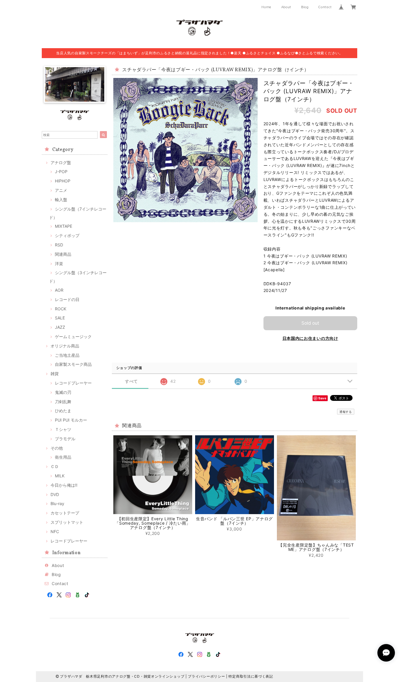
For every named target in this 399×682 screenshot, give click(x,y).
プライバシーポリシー (206, 676)
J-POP (61, 171)
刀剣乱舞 (63, 401)
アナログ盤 (61, 162)
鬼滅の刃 (63, 392)
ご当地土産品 (67, 355)
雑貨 (55, 373)
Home (266, 7)
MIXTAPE (63, 226)
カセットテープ (65, 512)
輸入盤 (61, 199)
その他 (57, 448)
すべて (131, 381)
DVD (55, 494)
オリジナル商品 (65, 345)
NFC (55, 531)
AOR (59, 290)
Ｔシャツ (63, 429)
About (286, 7)
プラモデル (65, 438)
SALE (60, 317)
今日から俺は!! (64, 485)
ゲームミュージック (73, 336)
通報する (345, 411)
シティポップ (67, 235)
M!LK (60, 475)
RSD (59, 244)
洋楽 (59, 263)
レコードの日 (67, 299)
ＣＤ (55, 466)
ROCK (60, 308)
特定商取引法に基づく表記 (250, 676)
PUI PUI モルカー (71, 419)
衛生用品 (63, 457)
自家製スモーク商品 (73, 364)
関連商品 (63, 254)
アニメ (61, 190)
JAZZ (60, 327)
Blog (305, 7)
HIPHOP (62, 180)
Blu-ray (57, 503)
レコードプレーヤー (73, 382)
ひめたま (63, 410)
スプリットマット (67, 522)
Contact (325, 7)
